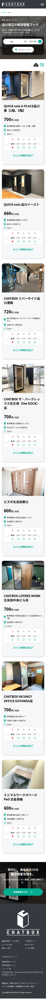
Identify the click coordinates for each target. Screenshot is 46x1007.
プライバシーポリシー (28, 983)
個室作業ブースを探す (11, 941)
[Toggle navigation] (43, 4)
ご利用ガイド (30, 941)
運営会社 (5, 983)
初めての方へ (29, 945)
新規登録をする (21, 891)
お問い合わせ (14, 983)
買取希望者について (9, 965)
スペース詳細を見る (22, 155)
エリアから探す (7, 945)
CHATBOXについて (9, 956)
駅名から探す (6, 948)
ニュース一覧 (6, 968)
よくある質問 (29, 948)
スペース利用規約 (8, 986)
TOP (3, 12)
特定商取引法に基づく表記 (25, 986)
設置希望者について (9, 962)
